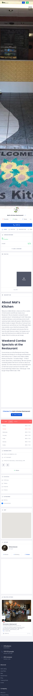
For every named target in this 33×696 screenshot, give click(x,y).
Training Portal (4, 680)
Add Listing (4, 668)
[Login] (23, 3)
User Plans (3, 671)
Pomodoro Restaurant (10, 624)
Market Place (4, 675)
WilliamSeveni (13, 547)
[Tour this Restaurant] (30, 8)
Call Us (17, 225)
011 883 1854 (7, 631)
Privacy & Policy (4, 694)
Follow (28, 554)
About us (3, 692)
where (18, 311)
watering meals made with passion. (11, 321)
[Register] (27, 3)
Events (2, 682)
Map (2, 673)
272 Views (9, 601)
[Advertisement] (16, 389)
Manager (11, 548)
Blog (2, 678)
